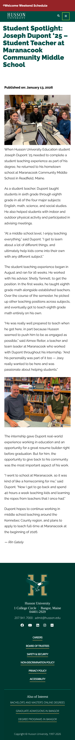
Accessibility (37, 679)
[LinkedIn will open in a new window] (39, 625)
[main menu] (66, 16)
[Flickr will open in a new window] (52, 625)
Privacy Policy (37, 671)
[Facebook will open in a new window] (24, 625)
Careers (37, 637)
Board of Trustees (37, 646)
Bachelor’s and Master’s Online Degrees (37, 702)
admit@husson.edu (47, 618)
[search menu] (58, 15)
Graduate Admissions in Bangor (37, 711)
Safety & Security (37, 654)
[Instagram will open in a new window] (46, 625)
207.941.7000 (24, 618)
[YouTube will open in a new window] (31, 625)
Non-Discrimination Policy (37, 662)
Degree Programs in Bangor (37, 719)
